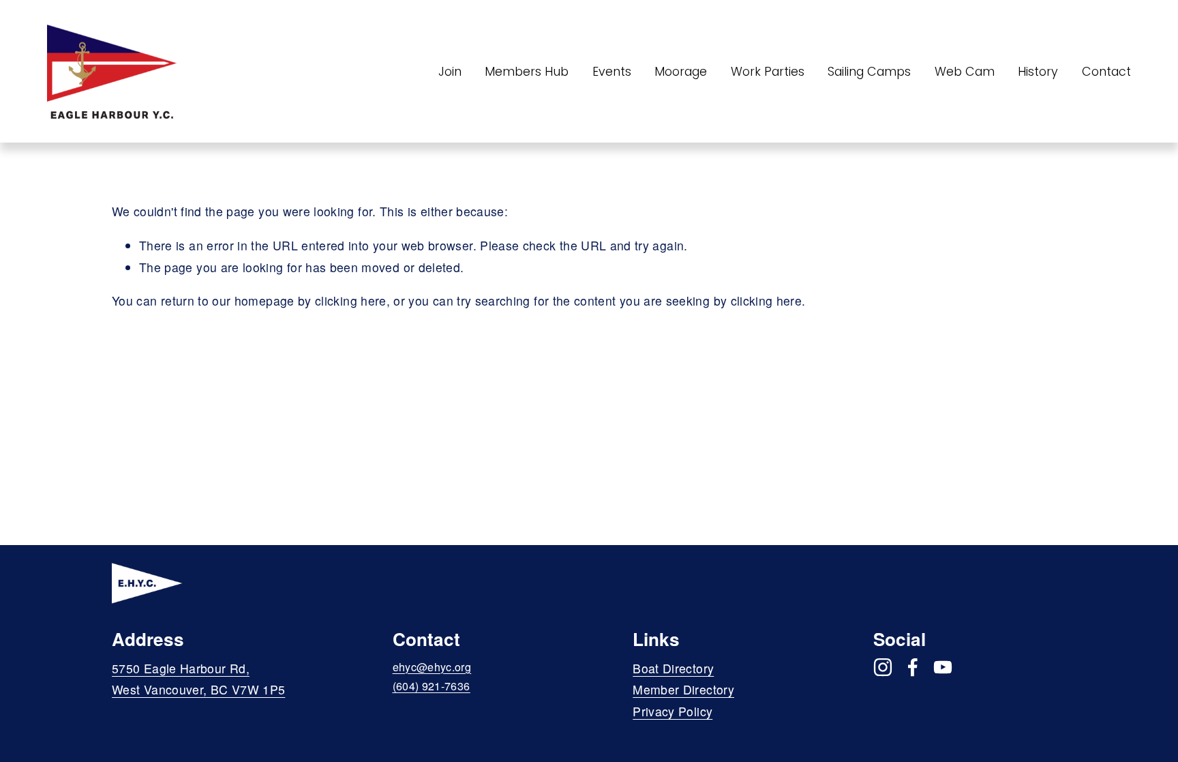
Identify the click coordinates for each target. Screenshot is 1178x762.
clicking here (351, 300)
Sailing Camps (869, 71)
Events (611, 71)
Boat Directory (673, 668)
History (1038, 71)
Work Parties (767, 71)
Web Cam (965, 71)
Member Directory (683, 689)
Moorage (680, 71)
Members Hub (527, 71)
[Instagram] (882, 667)
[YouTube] (942, 667)
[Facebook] (912, 667)
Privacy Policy (672, 711)
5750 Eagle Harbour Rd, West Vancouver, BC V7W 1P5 (198, 679)
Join (450, 71)
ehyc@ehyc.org (432, 667)
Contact (1106, 71)
